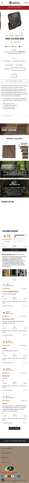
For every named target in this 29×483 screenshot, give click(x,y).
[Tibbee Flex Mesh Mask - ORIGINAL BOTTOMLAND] (3, 222)
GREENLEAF (7, 69)
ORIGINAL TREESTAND (18, 69)
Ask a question (7, 115)
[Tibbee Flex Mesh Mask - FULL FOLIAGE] (6, 222)
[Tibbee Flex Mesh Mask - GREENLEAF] (8, 222)
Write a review (14, 249)
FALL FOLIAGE (6, 61)
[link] (14, 42)
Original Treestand (19, 35)
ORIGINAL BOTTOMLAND (19, 61)
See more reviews (14, 428)
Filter (15, 280)
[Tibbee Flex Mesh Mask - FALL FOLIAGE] (2, 222)
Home (6, 35)
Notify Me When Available (14, 81)
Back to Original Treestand (15, 440)
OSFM (14, 76)
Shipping (10, 53)
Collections (11, 35)
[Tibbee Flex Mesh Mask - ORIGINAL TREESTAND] (10, 222)
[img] (20, 254)
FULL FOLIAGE (19, 65)
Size (14, 73)
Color (14, 58)
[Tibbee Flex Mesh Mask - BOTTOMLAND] (5, 222)
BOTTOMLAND (9, 65)
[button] (20, 235)
